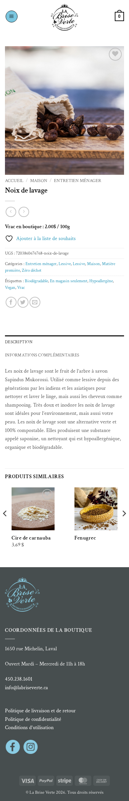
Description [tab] (18, 342)
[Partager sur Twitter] (23, 302)
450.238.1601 (18, 679)
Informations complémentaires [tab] (42, 355)
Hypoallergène (101, 281)
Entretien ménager (77, 181)
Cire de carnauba (31, 538)
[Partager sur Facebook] (11, 302)
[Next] (124, 527)
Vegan (10, 287)
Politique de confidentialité (33, 719)
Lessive (65, 263)
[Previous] (5, 527)
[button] (12, 16)
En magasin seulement (68, 281)
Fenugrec (85, 538)
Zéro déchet (31, 270)
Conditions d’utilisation (29, 727)
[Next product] (11, 212)
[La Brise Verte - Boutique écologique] (64, 17)
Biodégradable (36, 281)
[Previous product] (24, 212)
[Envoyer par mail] (34, 302)
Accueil (14, 181)
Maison (38, 181)
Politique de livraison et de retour (40, 710)
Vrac (21, 287)
